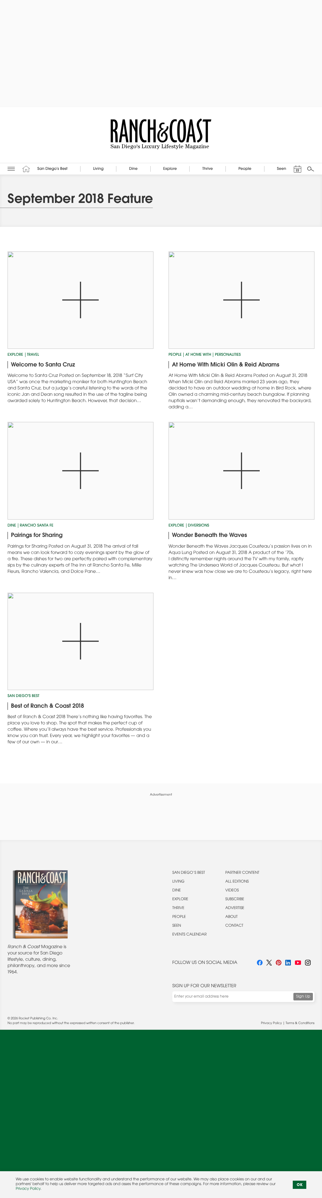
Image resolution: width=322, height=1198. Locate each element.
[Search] (310, 169)
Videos (232, 891)
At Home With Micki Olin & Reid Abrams (225, 365)
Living (178, 882)
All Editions (237, 882)
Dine (12, 526)
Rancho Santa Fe (36, 526)
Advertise (234, 908)
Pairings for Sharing (37, 536)
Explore (15, 355)
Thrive (178, 908)
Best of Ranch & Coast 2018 (47, 706)
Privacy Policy (271, 1023)
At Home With (198, 355)
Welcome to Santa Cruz (43, 365)
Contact (234, 926)
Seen (176, 926)
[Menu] (11, 169)
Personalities (228, 355)
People (175, 355)
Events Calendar (189, 935)
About (231, 917)
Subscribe (234, 899)
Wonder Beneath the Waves (209, 536)
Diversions (198, 526)
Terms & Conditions (300, 1023)
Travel (33, 355)
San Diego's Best (23, 696)
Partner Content (242, 873)
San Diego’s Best (188, 873)
